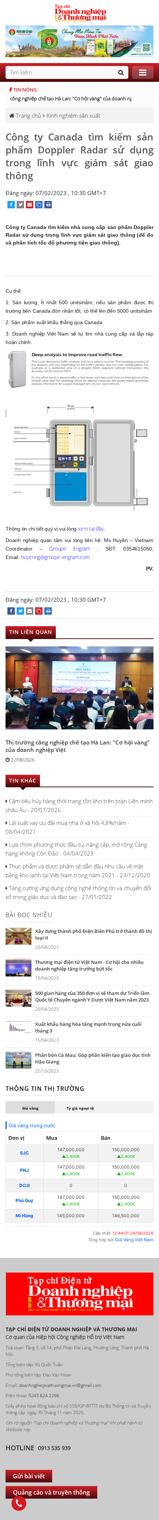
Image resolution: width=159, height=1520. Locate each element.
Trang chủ (27, 115)
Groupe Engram (69, 548)
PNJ (24, 1170)
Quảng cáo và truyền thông (51, 1492)
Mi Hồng (24, 1215)
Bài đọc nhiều (29, 915)
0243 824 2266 (43, 1395)
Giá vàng (30, 1108)
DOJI (24, 1185)
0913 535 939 (54, 1447)
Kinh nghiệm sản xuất (73, 115)
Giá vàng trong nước (32, 1125)
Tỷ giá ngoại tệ (80, 1108)
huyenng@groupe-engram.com (55, 557)
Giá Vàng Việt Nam (134, 1239)
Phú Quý (24, 1200)
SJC (24, 1153)
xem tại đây (91, 528)
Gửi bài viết (29, 1476)
